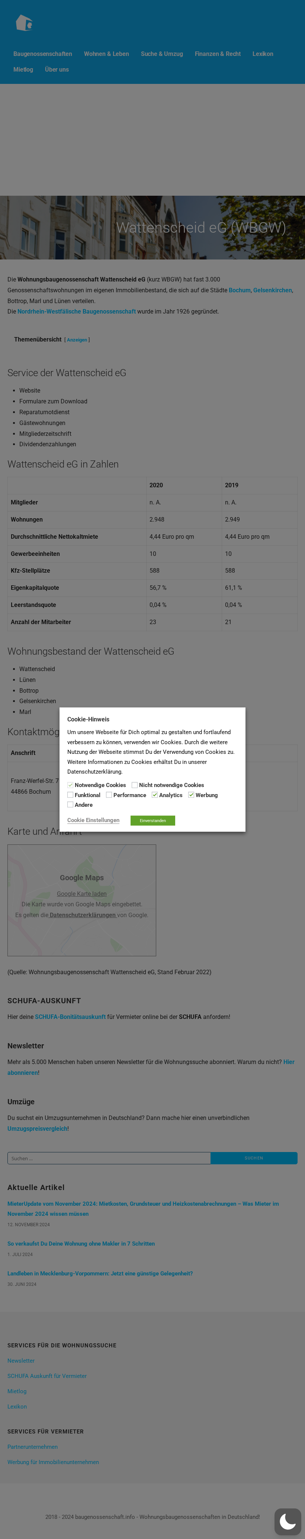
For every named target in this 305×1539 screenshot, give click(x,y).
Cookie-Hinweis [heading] (88, 719)
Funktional (87, 795)
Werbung (207, 795)
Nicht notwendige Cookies (171, 785)
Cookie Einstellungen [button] (93, 819)
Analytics (171, 795)
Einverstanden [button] (153, 820)
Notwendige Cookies (100, 785)
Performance (129, 795)
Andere (84, 805)
